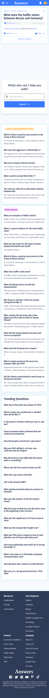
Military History (22, 11)
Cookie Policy (30, 662)
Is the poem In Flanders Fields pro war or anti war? (24, 423)
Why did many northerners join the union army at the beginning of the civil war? (24, 509)
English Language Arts (34, 618)
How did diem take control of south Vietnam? (24, 564)
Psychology (29, 622)
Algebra (28, 600)
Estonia (33, 28)
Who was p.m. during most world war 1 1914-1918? (23, 572)
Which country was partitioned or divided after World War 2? (22, 413)
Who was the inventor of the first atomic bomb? (21, 500)
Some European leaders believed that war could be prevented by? (22, 432)
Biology (28, 609)
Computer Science (32, 627)
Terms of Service (31, 648)
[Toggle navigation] (3, 3)
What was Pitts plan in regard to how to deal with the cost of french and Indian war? (23, 536)
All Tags (7, 605)
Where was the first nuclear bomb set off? (22, 467)
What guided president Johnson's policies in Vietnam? (23, 490)
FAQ (5, 662)
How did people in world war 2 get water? (22, 441)
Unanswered (9, 609)
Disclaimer (29, 657)
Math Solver (8, 657)
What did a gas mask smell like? (18, 475)
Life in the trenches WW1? (15, 482)
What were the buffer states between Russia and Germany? (23, 16)
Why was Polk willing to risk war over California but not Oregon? (20, 449)
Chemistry (29, 605)
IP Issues (28, 666)
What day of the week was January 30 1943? (23, 405)
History (13, 11)
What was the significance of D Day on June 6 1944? (23, 519)
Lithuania (15, 28)
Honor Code (8, 644)
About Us (29, 640)
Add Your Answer (24, 39)
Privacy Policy (30, 653)
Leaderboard (9, 600)
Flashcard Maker (10, 648)
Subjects (6, 11)
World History (30, 613)
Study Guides (9, 653)
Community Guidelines (12, 640)
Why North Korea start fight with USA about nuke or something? (23, 459)
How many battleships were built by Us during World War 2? (24, 545)
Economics (29, 631)
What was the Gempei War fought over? (21, 528)
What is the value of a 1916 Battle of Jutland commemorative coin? (23, 555)
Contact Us (29, 644)
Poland (7, 28)
